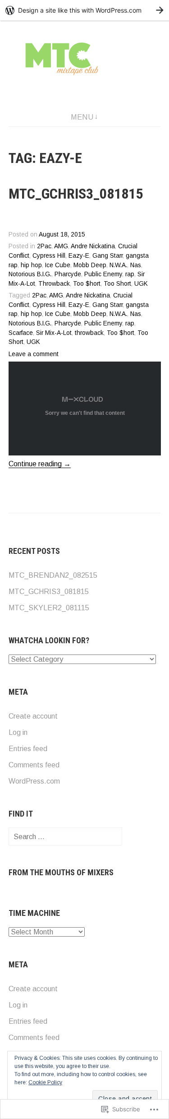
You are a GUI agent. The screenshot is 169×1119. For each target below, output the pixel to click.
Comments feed (34, 765)
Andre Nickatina (93, 246)
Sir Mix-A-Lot (54, 333)
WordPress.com (34, 781)
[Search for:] (65, 836)
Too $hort (86, 283)
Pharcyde (68, 274)
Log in (18, 732)
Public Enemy (103, 274)
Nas (135, 265)
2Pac (44, 246)
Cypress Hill (48, 255)
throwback (89, 333)
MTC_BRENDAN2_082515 (53, 575)
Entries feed (28, 748)
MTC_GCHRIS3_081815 (76, 193)
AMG (61, 246)
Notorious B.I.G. (30, 274)
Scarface (21, 333)
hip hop (31, 265)
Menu (82, 117)
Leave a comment (34, 354)
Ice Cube (57, 265)
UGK (141, 283)
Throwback (54, 283)
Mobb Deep (89, 265)
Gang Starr (107, 255)
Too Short (117, 283)
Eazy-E (79, 255)
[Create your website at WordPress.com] (84, 10)
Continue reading (40, 464)
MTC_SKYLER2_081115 (49, 608)
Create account (33, 716)
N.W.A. (118, 265)
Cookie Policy (45, 1082)
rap (129, 274)
